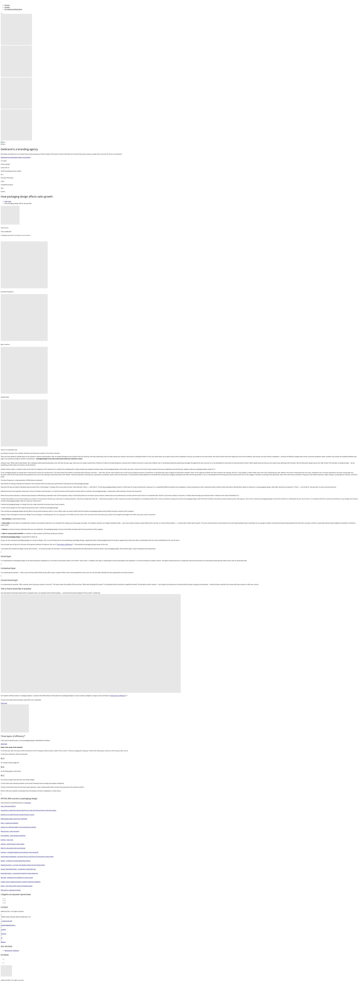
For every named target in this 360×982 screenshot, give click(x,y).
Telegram (3, 934)
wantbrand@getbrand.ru (8, 925)
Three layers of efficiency (64, 544)
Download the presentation (9, 157)
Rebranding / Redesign (11, 950)
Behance (3, 942)
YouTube (3, 929)
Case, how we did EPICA (8, 806)
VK (1, 938)
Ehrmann (28, 803)
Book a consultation (24, 157)
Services (7, 5)
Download (4, 744)
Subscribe (4, 703)
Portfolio (7, 7)
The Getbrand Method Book (13, 9)
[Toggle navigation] (1, 13)
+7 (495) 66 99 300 (6, 921)
